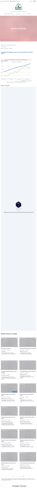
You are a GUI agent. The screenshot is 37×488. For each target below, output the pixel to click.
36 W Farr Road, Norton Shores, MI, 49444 (27, 463)
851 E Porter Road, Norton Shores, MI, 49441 (28, 348)
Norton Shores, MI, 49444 (5, 348)
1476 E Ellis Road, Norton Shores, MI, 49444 (27, 371)
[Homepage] (18, 6)
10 (20, 476)
